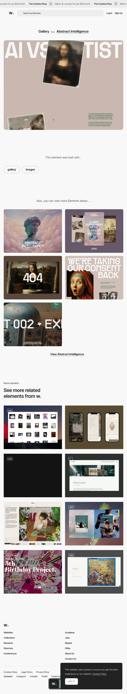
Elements (8, 643)
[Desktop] (33, 231)
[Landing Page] (33, 572)
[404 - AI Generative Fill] (33, 277)
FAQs (67, 648)
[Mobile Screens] (94, 427)
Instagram (21, 676)
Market (68, 643)
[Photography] (94, 475)
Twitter (44, 676)
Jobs (67, 637)
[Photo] (33, 427)
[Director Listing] (33, 475)
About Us (69, 653)
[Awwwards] (11, 13)
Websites (8, 632)
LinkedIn (34, 676)
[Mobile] (94, 231)
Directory (8, 648)
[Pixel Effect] (33, 324)
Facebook (56, 676)
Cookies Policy (11, 672)
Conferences (10, 653)
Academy (70, 632)
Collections (9, 637)
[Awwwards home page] (54, 683)
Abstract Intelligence (73, 31)
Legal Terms (27, 672)
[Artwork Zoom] (94, 572)
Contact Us (70, 658)
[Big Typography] (94, 277)
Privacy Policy (42, 672)
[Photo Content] (33, 523)
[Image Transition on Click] (94, 523)
